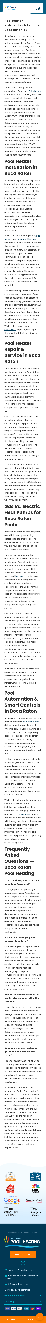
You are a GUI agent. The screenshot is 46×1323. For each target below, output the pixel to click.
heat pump (20, 576)
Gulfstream (10, 330)
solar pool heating (27, 239)
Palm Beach (35, 91)
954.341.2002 (32, 7)
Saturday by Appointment (18, 1290)
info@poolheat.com (18, 1284)
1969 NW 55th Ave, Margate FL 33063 (21, 1277)
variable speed (22, 814)
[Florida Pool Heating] (11, 7)
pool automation (31, 722)
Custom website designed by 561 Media (23, 1233)
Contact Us (27, 7)
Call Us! (11, 1320)
